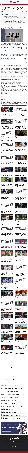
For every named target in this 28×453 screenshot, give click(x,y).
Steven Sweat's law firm (21, 85)
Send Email (4, 94)
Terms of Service (14, 446)
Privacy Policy (14, 445)
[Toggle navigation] (1, 4)
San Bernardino (12, 58)
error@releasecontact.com (23, 101)
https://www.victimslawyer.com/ (5, 89)
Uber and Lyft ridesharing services (10, 43)
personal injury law (8, 76)
